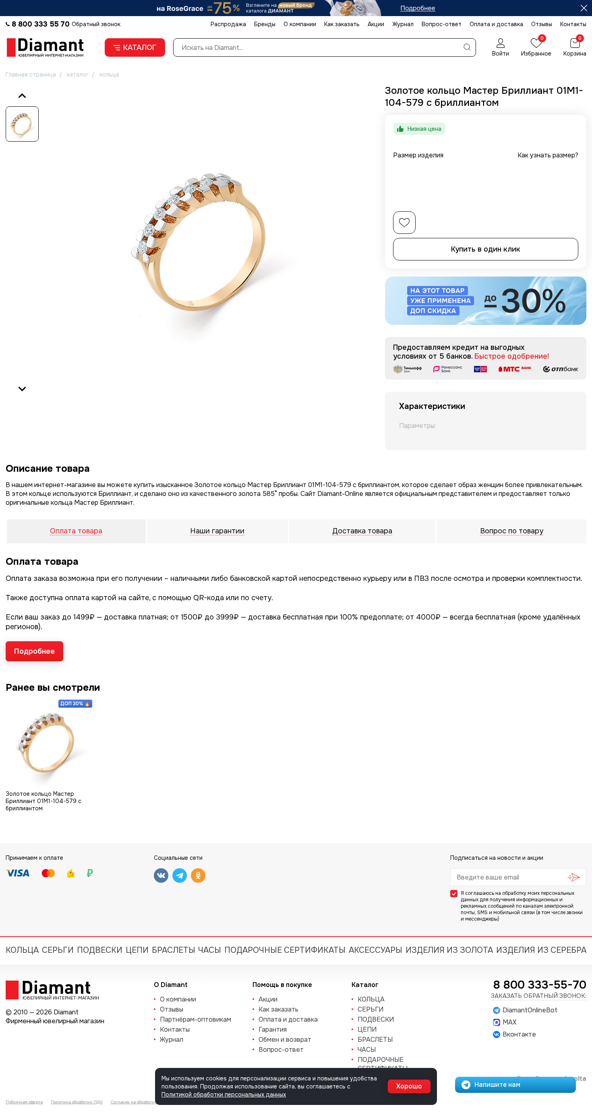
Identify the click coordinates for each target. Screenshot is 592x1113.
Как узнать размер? (547, 155)
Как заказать (342, 24)
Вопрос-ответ (442, 24)
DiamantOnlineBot (530, 1010)
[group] (207, 242)
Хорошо (409, 1086)
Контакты (573, 24)
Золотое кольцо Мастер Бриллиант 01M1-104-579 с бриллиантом (43, 801)
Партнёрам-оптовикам (195, 1019)
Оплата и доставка (496, 24)
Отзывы (541, 24)
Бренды (264, 24)
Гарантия (273, 1029)
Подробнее (34, 651)
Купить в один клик (485, 249)
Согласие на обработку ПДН (139, 1102)
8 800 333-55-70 (539, 985)
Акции (376, 24)
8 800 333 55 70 (41, 24)
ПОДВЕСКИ (99, 950)
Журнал (403, 24)
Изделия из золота (449, 950)
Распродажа (228, 24)
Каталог (139, 47)
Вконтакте (519, 1034)
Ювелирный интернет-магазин (56, 997)
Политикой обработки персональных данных (223, 1094)
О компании (300, 24)
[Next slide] (22, 388)
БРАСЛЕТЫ (173, 950)
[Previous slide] (22, 96)
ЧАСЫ (209, 950)
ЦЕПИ (137, 950)
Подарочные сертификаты (285, 950)
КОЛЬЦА (22, 950)
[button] (22, 124)
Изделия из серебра (541, 950)
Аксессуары (375, 950)
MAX (509, 1022)
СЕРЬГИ (58, 950)
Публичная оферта (24, 1102)
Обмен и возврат (285, 1039)
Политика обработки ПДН (77, 1102)
